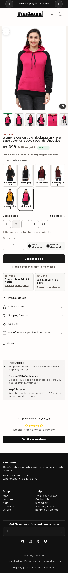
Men (5, 496)
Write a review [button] (34, 439)
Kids (5, 503)
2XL (44, 224)
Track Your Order (46, 496)
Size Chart (41, 503)
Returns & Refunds (47, 509)
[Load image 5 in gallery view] (53, 119)
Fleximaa (39, 555)
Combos (8, 506)
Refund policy (14, 560)
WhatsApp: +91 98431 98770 (20, 478)
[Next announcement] (59, 4)
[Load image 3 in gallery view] (30, 119)
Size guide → (57, 215)
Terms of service (51, 560)
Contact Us (42, 499)
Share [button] (10, 343)
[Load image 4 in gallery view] (41, 119)
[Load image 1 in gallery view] (8, 119)
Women (8, 499)
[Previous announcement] (9, 4)
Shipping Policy (45, 506)
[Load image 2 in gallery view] (19, 119)
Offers (7, 509)
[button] (7, 14)
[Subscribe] (61, 531)
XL (35, 224)
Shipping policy (21, 567)
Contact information (43, 567)
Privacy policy (32, 560)
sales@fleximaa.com (16, 475)
